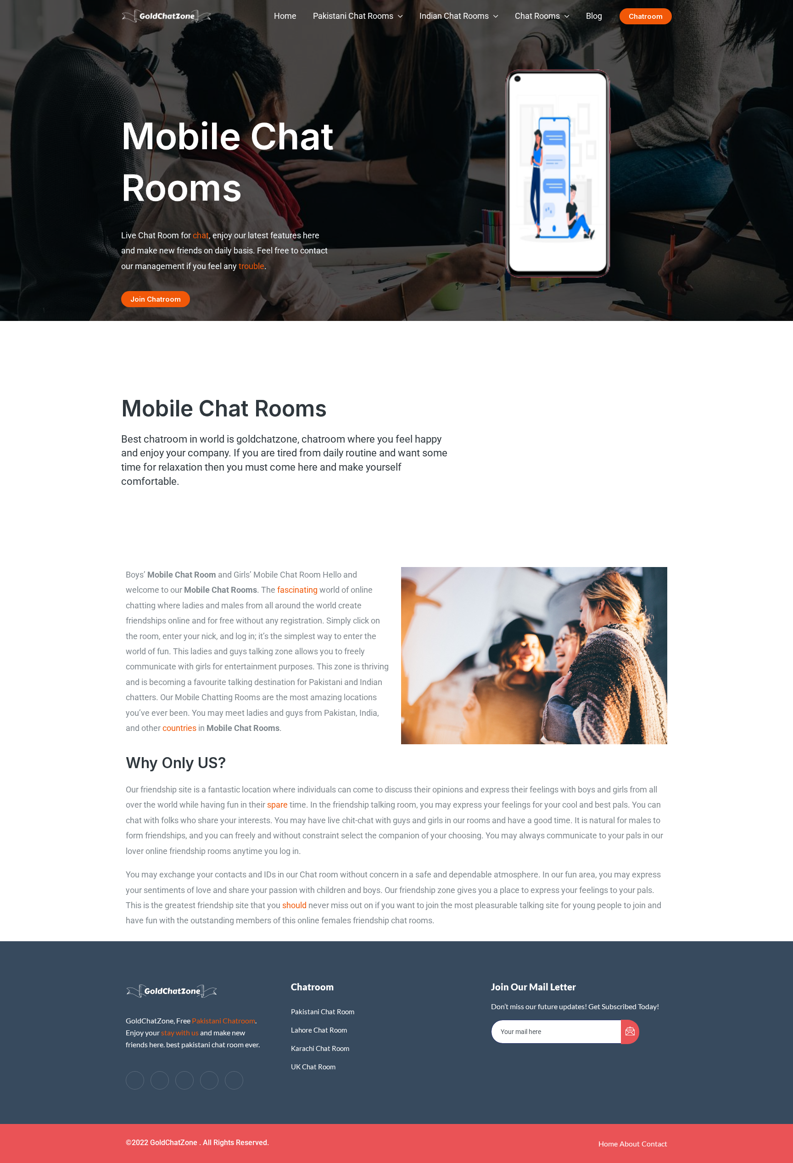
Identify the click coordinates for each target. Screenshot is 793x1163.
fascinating (297, 590)
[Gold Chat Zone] (166, 15)
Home (285, 16)
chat (201, 235)
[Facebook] (135, 1080)
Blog (594, 16)
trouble (251, 266)
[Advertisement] (396, 101)
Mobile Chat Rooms (224, 408)
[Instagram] (234, 1080)
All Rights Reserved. (236, 1142)
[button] (646, 16)
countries (179, 728)
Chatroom (312, 986)
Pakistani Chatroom (223, 1020)
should (294, 905)
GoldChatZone (174, 1142)
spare (277, 804)
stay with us (180, 1032)
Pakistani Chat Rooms (353, 16)
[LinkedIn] (184, 1080)
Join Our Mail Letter (533, 986)
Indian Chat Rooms (454, 16)
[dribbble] (209, 1080)
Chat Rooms (537, 16)
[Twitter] (160, 1080)
